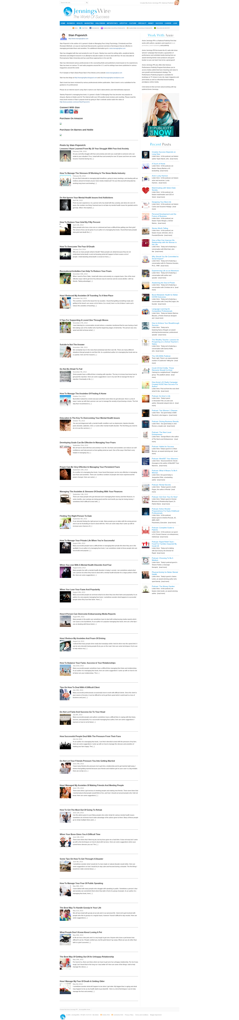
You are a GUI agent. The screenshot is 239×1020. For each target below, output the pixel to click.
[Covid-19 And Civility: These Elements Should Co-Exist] (145, 371)
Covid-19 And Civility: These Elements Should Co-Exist (163, 369)
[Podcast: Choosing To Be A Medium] (145, 561)
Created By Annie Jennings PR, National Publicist (157, 3)
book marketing (154, 45)
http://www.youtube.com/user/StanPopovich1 (75, 102)
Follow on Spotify (163, 28)
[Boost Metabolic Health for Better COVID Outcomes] (145, 298)
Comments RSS (118, 1015)
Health (80, 23)
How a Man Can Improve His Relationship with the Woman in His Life (164, 242)
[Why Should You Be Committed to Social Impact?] (145, 260)
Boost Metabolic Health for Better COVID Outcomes (165, 296)
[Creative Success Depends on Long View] (145, 155)
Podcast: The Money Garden (163, 586)
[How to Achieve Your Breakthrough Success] (145, 326)
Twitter (85, 28)
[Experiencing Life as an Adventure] (145, 274)
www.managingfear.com (117, 48)
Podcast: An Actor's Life (161, 396)
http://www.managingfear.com (78, 39)
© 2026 (68, 1015)
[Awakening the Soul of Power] (145, 286)
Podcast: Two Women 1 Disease (164, 410)
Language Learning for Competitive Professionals (162, 310)
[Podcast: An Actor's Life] (145, 399)
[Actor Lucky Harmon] (145, 179)
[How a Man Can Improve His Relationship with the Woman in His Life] (145, 243)
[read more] (174, 159)
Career (168, 23)
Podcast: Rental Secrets (161, 485)
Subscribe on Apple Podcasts (114, 28)
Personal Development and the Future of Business (164, 215)
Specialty (142, 23)
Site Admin (95, 1015)
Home (63, 23)
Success (159, 23)
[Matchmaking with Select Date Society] (145, 191)
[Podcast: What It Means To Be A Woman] (145, 474)
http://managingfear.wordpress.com (112, 78)
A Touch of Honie (158, 164)
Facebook (95, 28)
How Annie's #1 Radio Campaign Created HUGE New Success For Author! (165, 384)
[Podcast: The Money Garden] (145, 589)
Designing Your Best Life (161, 202)
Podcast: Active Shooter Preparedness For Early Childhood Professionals (165, 511)
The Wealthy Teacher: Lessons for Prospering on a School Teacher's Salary (165, 342)
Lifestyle (123, 23)
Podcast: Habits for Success (163, 446)
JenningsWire (75, 1015)
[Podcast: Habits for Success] (145, 449)
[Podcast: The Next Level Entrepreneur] (145, 435)
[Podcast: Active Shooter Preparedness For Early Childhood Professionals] (145, 512)
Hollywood (100, 23)
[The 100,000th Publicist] (145, 359)
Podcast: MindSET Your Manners (165, 459)
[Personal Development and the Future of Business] (145, 217)
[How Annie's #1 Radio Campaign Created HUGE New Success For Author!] (145, 385)
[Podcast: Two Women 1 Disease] (145, 413)
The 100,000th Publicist (161, 356)
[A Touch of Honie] (145, 167)
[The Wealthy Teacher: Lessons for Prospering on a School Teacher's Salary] (145, 343)
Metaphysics (112, 23)
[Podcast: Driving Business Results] (145, 424)
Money (151, 23)
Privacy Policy (129, 1015)
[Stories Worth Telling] (145, 231)
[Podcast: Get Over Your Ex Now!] (145, 500)
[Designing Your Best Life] (145, 205)
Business (71, 23)
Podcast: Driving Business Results (165, 421)
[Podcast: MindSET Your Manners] (145, 462)
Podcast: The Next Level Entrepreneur (161, 433)
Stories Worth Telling (160, 228)
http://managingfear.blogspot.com (86, 78)
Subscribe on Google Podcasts (140, 28)
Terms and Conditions (141, 1015)
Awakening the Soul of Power (163, 283)
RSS (76, 28)
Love (175, 23)
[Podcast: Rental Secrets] (145, 488)
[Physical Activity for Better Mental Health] (145, 575)
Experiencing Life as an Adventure (165, 271)
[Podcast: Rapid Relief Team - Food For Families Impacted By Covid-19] (145, 545)
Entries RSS (106, 1015)
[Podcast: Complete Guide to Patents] (145, 531)
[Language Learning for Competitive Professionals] (145, 312)
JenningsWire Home (84, 1009)
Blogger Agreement (156, 1015)
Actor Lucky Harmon (160, 176)
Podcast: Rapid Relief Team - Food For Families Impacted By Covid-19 (164, 544)
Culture (132, 23)
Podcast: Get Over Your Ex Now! (165, 497)
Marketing (89, 23)
